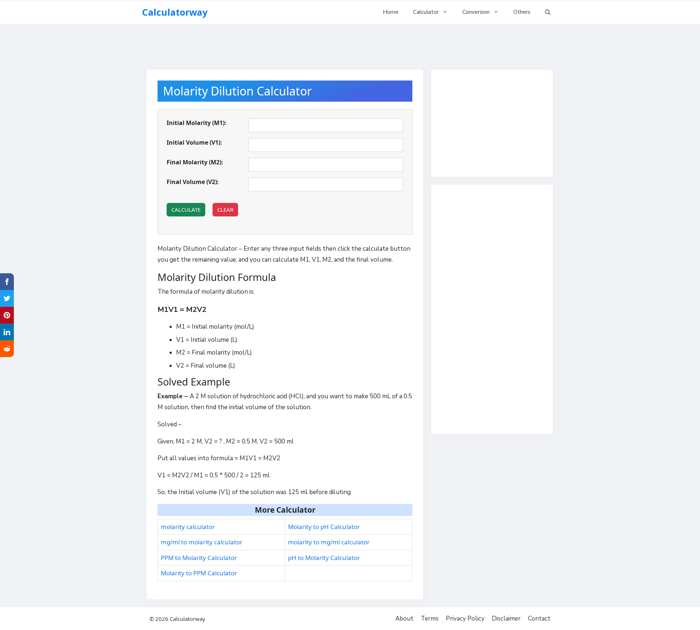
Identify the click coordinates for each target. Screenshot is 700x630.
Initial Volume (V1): (194, 142)
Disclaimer (506, 618)
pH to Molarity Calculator (324, 557)
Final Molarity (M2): (195, 162)
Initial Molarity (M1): (196, 123)
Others (521, 12)
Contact (539, 618)
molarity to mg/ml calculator (329, 542)
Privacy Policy (465, 618)
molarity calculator (188, 527)
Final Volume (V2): (193, 182)
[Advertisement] (350, 43)
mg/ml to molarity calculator (201, 542)
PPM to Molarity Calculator (199, 557)
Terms (430, 618)
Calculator (426, 12)
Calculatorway (174, 12)
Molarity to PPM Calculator (199, 573)
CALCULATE (186, 209)
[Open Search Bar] (548, 12)
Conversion (476, 12)
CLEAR (225, 209)
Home (390, 12)
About (404, 618)
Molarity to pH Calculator (324, 527)
